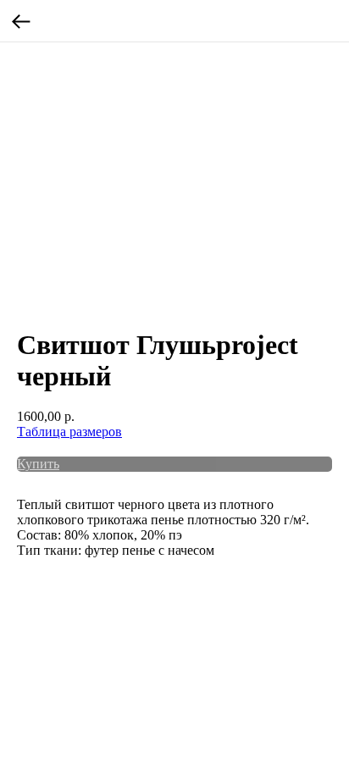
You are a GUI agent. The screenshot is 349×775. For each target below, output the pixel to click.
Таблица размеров (69, 431)
